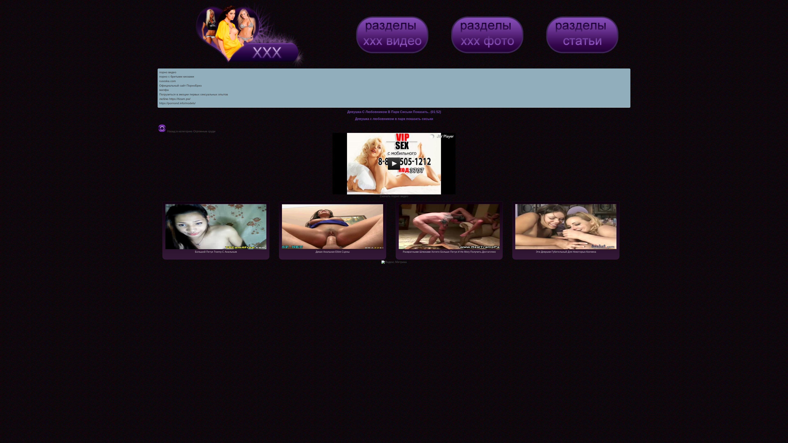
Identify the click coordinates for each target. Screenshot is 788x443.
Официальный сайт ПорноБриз (180, 85)
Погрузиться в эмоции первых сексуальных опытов (193, 94)
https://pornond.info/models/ (177, 103)
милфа (164, 89)
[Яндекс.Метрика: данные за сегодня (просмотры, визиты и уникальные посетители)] (394, 262)
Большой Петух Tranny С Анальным (216, 251)
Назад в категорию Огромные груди (190, 131)
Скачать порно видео (394, 196)
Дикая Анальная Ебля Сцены (333, 251)
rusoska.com (167, 81)
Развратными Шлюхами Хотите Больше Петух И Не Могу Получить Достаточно (449, 251)
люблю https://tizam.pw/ (174, 98)
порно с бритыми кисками (176, 76)
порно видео (167, 72)
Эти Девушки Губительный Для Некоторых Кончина (566, 251)
